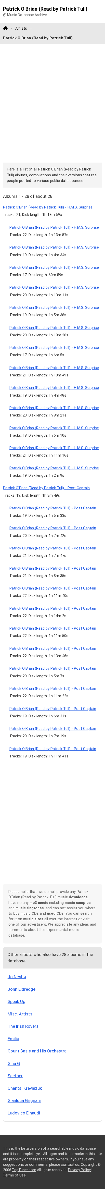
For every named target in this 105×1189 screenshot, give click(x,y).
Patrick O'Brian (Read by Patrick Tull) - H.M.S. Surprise (48, 207)
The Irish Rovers (23, 1026)
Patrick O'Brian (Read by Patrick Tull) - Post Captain (46, 488)
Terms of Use (14, 1175)
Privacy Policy (79, 1170)
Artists (21, 28)
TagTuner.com (24, 1170)
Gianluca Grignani (24, 1100)
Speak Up (16, 1001)
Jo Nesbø (17, 976)
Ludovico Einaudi (24, 1113)
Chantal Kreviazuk (25, 1088)
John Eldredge (21, 989)
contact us (70, 1164)
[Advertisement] (52, 103)
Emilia (13, 1038)
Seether (15, 1075)
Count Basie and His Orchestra (37, 1050)
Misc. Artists (20, 1013)
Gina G (14, 1063)
